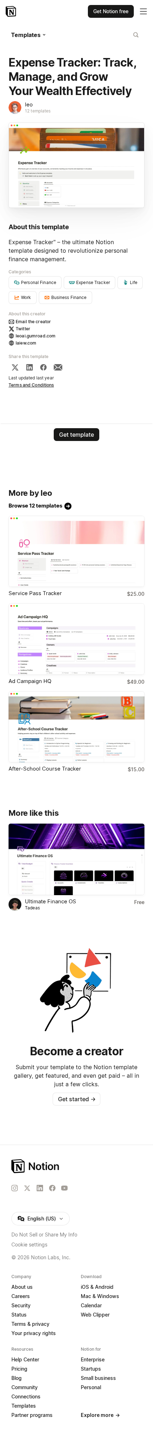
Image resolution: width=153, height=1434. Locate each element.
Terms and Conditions (31, 385)
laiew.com (26, 343)
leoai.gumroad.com (36, 335)
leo (29, 104)
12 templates (38, 111)
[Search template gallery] (136, 35)
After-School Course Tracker (45, 768)
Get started (76, 1099)
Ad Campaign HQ (30, 681)
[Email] (58, 367)
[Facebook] (43, 367)
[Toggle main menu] (143, 11)
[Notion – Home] (11, 11)
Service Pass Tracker (35, 593)
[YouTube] (64, 1188)
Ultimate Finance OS (50, 901)
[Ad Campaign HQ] (76, 639)
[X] (15, 367)
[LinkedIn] (29, 367)
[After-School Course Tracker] (76, 727)
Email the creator (33, 321)
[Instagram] (14, 1188)
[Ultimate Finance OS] (76, 859)
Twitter (23, 328)
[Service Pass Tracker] (76, 551)
